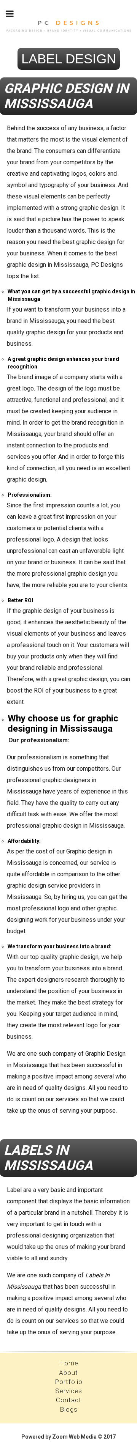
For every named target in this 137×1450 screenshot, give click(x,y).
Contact (68, 1400)
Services (68, 1391)
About (68, 1372)
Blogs (69, 1409)
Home (68, 1363)
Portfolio (69, 1381)
